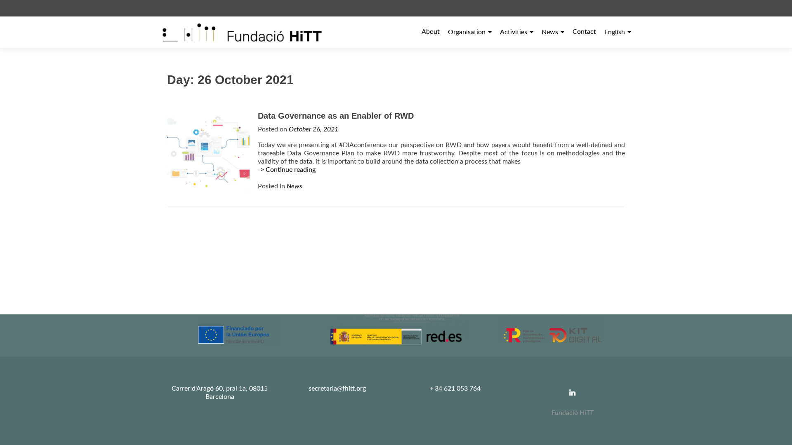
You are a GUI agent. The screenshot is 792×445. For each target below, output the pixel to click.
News (550, 32)
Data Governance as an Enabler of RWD (336, 115)
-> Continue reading (287, 169)
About (431, 31)
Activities (513, 32)
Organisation (467, 32)
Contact (584, 31)
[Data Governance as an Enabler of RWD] (208, 152)
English (614, 32)
